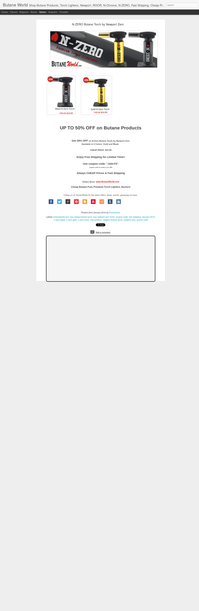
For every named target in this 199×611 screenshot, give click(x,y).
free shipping (135, 216)
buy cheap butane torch (81, 216)
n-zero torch (83, 219)
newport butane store (112, 219)
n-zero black (59, 219)
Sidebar (42, 12)
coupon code (122, 216)
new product (96, 219)
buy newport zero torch (104, 216)
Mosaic (34, 12)
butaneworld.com (61, 216)
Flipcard (13, 12)
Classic (4, 12)
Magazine (24, 12)
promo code (142, 219)
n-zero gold (71, 219)
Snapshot (52, 12)
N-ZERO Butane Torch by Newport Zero (98, 24)
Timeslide (63, 12)
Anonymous (114, 212)
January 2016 (148, 216)
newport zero (130, 219)
